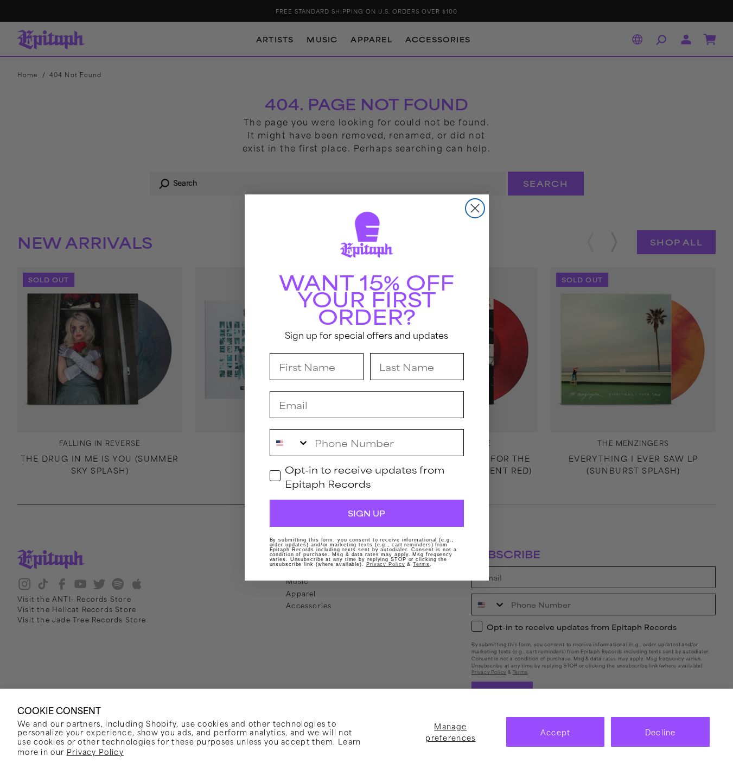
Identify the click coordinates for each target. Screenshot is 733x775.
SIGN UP (366, 513)
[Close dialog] (475, 208)
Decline (660, 732)
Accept (555, 732)
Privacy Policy (95, 751)
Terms (421, 564)
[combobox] (289, 443)
